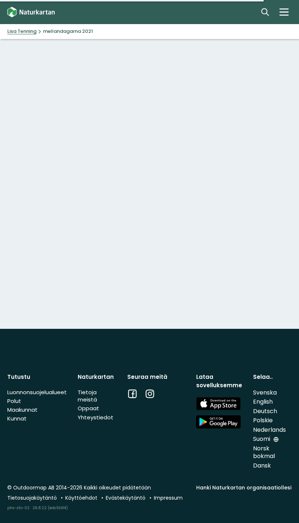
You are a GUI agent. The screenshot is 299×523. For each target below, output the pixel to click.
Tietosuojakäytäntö (32, 497)
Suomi (262, 439)
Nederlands (269, 430)
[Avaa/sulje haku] (265, 12)
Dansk (262, 465)
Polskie (263, 420)
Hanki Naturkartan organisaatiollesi (243, 487)
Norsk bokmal (264, 452)
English (263, 401)
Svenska (265, 392)
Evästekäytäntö (126, 497)
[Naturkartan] (31, 12)
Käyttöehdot (82, 497)
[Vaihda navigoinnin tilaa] (284, 12)
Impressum (168, 497)
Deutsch (265, 411)
